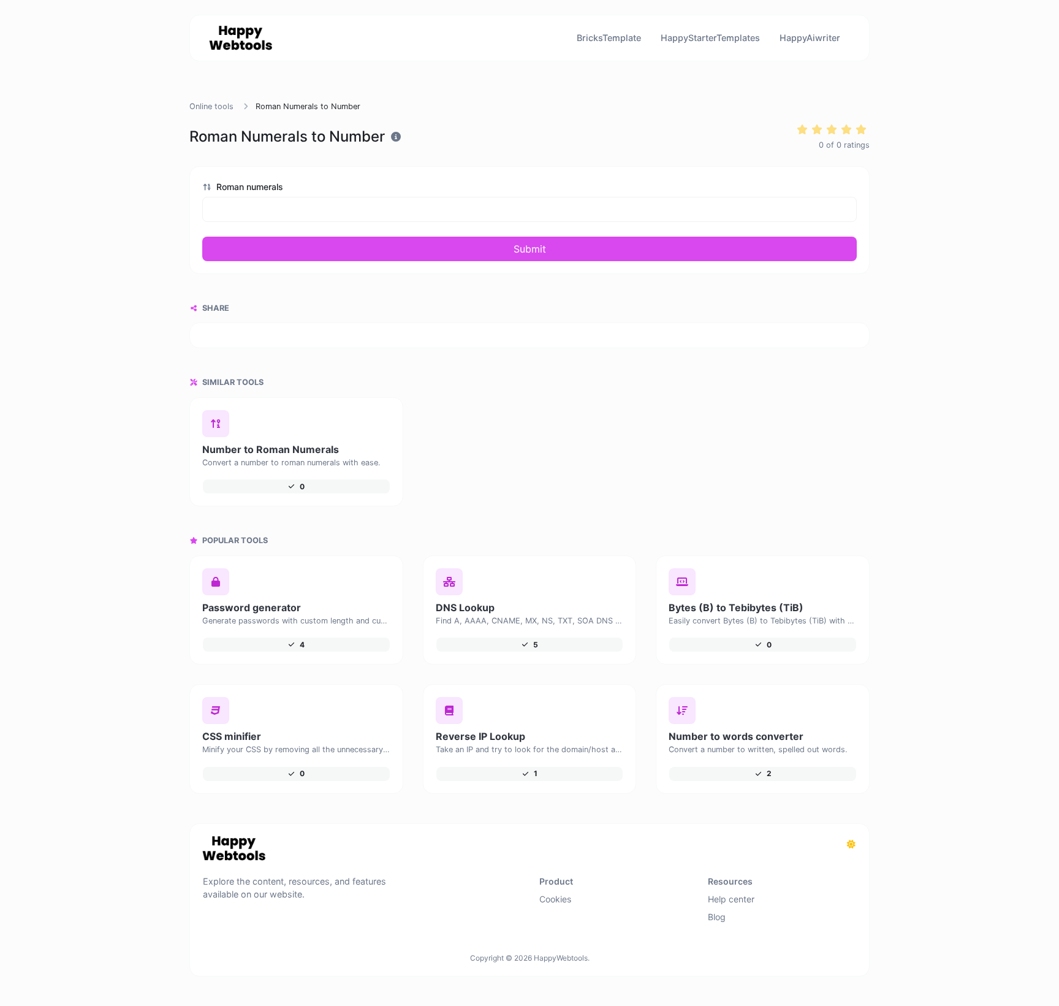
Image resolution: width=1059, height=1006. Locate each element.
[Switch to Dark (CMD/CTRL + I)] (851, 844)
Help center (731, 899)
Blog (717, 917)
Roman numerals (248, 186)
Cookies (555, 899)
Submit (530, 249)
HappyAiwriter (810, 37)
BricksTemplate (609, 37)
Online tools (211, 106)
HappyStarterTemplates (710, 37)
